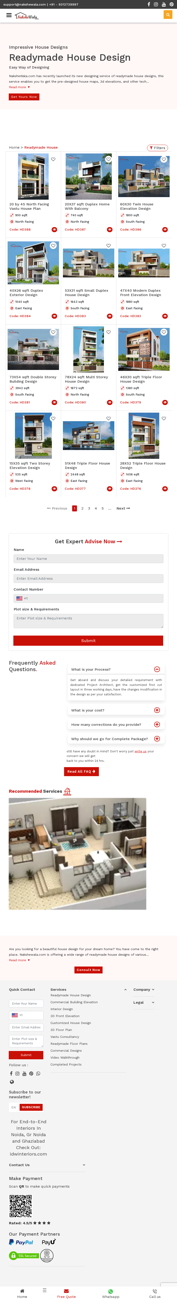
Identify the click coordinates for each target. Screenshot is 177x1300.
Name (19, 549)
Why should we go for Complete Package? (109, 739)
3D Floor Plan (61, 1030)
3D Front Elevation (65, 1016)
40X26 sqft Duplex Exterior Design (26, 292)
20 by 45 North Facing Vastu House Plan (29, 206)
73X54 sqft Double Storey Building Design (32, 379)
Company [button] (141, 989)
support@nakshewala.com (24, 4)
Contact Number (28, 589)
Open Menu (164, 144)
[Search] (168, 14)
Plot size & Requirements (36, 609)
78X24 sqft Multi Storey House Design (86, 379)
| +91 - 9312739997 (62, 4)
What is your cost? (87, 710)
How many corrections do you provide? (106, 724)
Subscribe (31, 1107)
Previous (59, 508)
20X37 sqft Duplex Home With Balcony (87, 206)
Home (15, 147)
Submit (88, 640)
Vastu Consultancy (64, 1037)
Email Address (26, 569)
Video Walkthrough (65, 1057)
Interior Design (61, 1009)
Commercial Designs (66, 1050)
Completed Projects (66, 1064)
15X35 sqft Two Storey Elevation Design (29, 465)
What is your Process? (91, 669)
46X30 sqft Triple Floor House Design (141, 379)
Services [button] (58, 989)
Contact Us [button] (19, 1165)
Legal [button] (138, 1002)
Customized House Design (70, 1023)
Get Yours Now (24, 97)
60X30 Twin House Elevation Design (136, 206)
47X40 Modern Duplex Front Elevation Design (140, 292)
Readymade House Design (70, 995)
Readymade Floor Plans (69, 1043)
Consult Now (88, 970)
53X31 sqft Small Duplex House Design (86, 292)
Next (120, 508)
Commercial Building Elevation (74, 1002)
